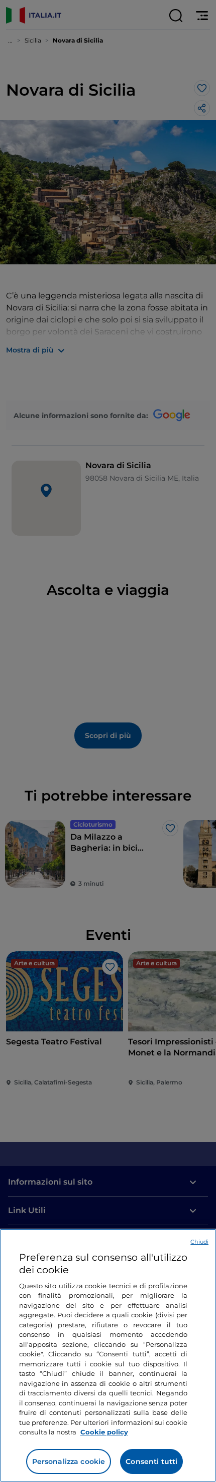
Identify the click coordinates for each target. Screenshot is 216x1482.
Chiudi (199, 1241)
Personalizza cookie (68, 1461)
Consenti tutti (151, 1461)
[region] (108, 1355)
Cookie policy (104, 1432)
